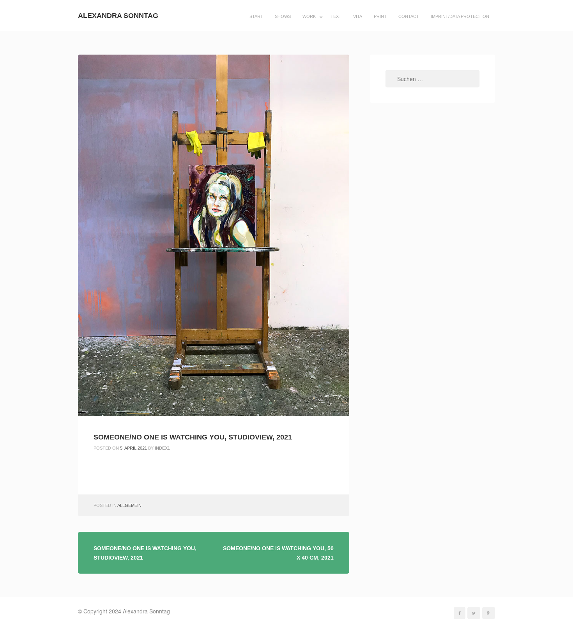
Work (309, 16)
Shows (283, 16)
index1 (162, 448)
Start (256, 16)
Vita (357, 16)
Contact (408, 16)
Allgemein (129, 505)
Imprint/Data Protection (460, 16)
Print (380, 16)
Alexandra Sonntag (118, 15)
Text (336, 16)
